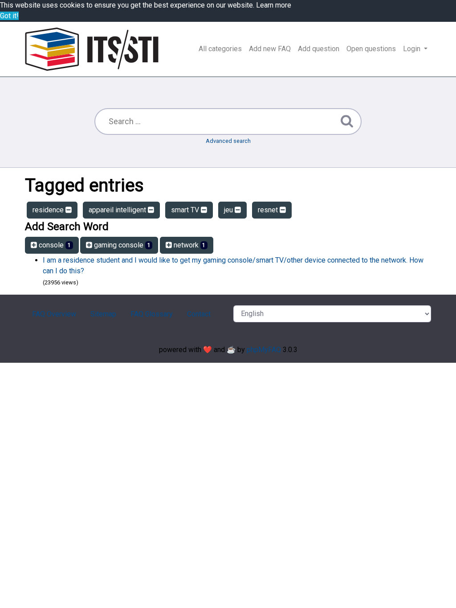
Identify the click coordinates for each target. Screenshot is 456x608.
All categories (220, 49)
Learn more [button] (273, 5)
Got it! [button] (9, 16)
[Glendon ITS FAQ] (92, 49)
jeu (229, 210)
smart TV (186, 210)
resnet (269, 210)
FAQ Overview (54, 314)
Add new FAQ (270, 49)
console (54, 245)
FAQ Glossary (151, 314)
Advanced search (228, 141)
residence (49, 210)
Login (412, 49)
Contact (199, 314)
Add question (318, 49)
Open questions (371, 49)
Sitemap (103, 314)
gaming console (121, 245)
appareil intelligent (118, 210)
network (189, 245)
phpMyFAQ (264, 349)
